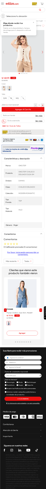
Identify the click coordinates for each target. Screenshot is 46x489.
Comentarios (45, 311)
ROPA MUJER (38, 21)
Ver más (38, 115)
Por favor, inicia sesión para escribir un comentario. (23, 255)
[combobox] (23, 9)
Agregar (22, 335)
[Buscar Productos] (40, 9)
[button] (2, 3)
